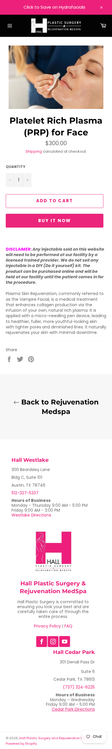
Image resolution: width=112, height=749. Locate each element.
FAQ (68, 626)
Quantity (15, 166)
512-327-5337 (24, 493)
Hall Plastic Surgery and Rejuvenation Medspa (56, 738)
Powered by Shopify (21, 743)
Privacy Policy (47, 626)
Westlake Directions (31, 515)
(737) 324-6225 (79, 687)
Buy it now (54, 220)
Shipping (34, 151)
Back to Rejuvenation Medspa (59, 407)
